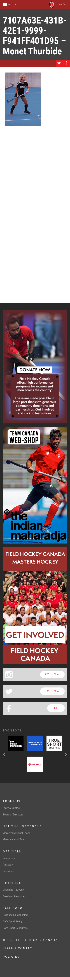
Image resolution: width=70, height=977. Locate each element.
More (12, 4)
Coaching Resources (14, 896)
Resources (9, 858)
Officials (12, 851)
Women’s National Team (16, 833)
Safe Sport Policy (12, 921)
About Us (11, 801)
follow (52, 674)
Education (8, 871)
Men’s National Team (14, 839)
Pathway (8, 864)
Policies (11, 956)
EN (61, 4)
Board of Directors (13, 814)
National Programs (22, 826)
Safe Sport (13, 908)
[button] (4, 755)
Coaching (12, 883)
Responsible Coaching (15, 914)
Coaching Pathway (13, 889)
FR (65, 4)
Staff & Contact (11, 807)
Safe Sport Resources (15, 928)
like (56, 708)
